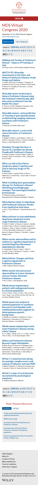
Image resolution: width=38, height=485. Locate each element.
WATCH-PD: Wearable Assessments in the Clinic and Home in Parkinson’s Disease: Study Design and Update (19, 76)
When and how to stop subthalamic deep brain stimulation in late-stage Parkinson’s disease (19, 219)
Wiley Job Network (9, 461)
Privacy (12, 459)
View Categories (22, 42)
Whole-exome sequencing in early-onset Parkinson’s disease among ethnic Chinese (18, 329)
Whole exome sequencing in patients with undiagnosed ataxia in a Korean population (18, 288)
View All (15, 47)
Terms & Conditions (9, 464)
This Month (7, 408)
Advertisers (6, 467)
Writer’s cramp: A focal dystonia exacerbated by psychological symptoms (17, 375)
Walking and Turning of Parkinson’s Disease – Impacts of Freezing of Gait (19, 62)
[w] (4, 54)
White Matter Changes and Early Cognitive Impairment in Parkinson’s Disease (18, 261)
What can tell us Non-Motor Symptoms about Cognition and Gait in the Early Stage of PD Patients (17, 167)
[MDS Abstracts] (19, 13)
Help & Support (7, 454)
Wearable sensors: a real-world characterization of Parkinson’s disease (17, 133)
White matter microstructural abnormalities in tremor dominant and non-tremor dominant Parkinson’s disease (18, 274)
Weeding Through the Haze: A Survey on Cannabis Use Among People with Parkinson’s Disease (17, 149)
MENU (18, 18)
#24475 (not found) (10, 419)
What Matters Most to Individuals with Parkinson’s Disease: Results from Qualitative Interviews (18, 204)
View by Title (8, 42)
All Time (15, 408)
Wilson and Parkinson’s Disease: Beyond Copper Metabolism (17, 341)
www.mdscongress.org (10, 36)
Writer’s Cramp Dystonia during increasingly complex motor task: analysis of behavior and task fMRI (18, 361)
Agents (14, 467)
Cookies (5, 459)
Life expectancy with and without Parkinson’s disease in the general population (15, 430)
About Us (5, 456)
